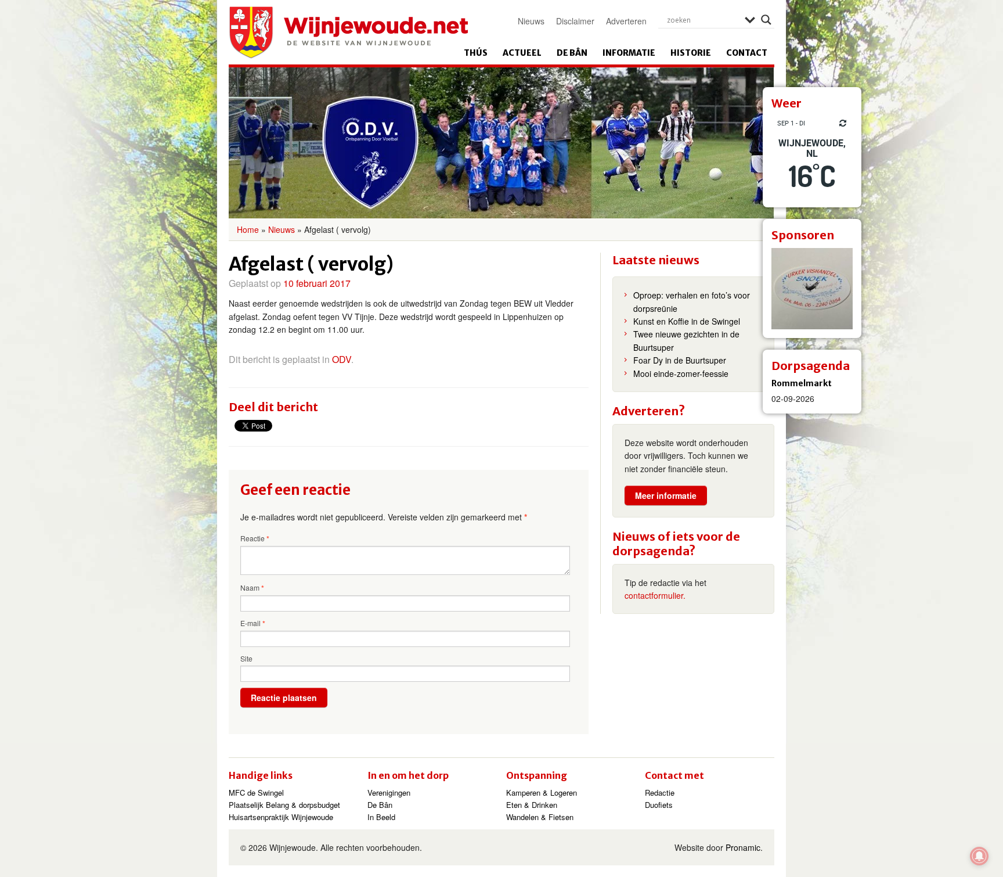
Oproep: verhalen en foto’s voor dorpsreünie (691, 301)
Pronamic (743, 847)
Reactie (254, 538)
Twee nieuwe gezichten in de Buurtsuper (686, 340)
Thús (476, 53)
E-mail (252, 623)
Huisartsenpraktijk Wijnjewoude (281, 816)
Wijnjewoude (348, 32)
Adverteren (626, 21)
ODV (341, 359)
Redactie (659, 792)
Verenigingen (388, 792)
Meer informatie (666, 495)
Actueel (522, 53)
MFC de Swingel (256, 792)
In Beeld (381, 816)
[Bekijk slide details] (812, 288)
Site (246, 658)
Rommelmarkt (801, 383)
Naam (252, 588)
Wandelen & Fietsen (539, 816)
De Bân (572, 53)
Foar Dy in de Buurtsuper (679, 360)
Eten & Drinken (531, 804)
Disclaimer (575, 21)
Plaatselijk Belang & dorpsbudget (284, 804)
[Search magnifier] (766, 20)
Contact (746, 53)
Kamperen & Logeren (541, 792)
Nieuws (531, 21)
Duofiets (659, 804)
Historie (690, 53)
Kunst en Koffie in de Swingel (686, 321)
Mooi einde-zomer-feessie (680, 373)
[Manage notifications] (979, 856)
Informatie (628, 53)
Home (248, 229)
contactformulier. (655, 595)
